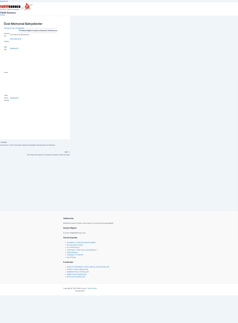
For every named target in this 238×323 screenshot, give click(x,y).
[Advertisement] (35, 122)
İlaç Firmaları (71, 257)
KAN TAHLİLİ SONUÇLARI (76, 277)
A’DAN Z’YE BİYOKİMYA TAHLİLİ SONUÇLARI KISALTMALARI (88, 267)
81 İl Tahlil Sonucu (73, 247)
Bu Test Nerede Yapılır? (75, 245)
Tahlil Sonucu (8, 12)
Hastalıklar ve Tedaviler (75, 255)
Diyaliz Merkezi (72, 252)
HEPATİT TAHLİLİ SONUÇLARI (77, 269)
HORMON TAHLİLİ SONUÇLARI (78, 272)
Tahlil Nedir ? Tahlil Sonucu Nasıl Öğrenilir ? (82, 250)
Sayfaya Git (14, 48)
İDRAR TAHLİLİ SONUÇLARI (76, 274)
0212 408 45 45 (15, 39)
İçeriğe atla (4, 1)
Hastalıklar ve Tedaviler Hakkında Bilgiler (81, 242)
